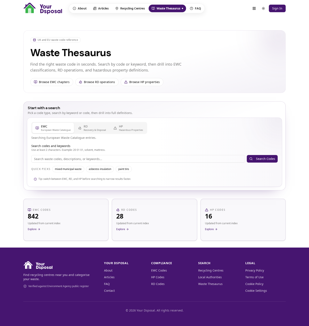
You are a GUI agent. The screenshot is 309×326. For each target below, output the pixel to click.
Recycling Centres (132, 8)
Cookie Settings (256, 291)
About (82, 8)
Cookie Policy (254, 284)
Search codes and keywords (50, 146)
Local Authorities (210, 277)
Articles (103, 8)
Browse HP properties (144, 82)
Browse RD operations (99, 82)
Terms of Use (254, 277)
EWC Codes (159, 270)
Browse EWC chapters (54, 82)
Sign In (277, 8)
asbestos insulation (100, 169)
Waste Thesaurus (165, 9)
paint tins (123, 169)
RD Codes (158, 284)
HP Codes (157, 277)
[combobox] (138, 159)
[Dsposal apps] (254, 8)
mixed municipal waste (68, 169)
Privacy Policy (254, 270)
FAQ (198, 8)
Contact (109, 291)
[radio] (53, 128)
